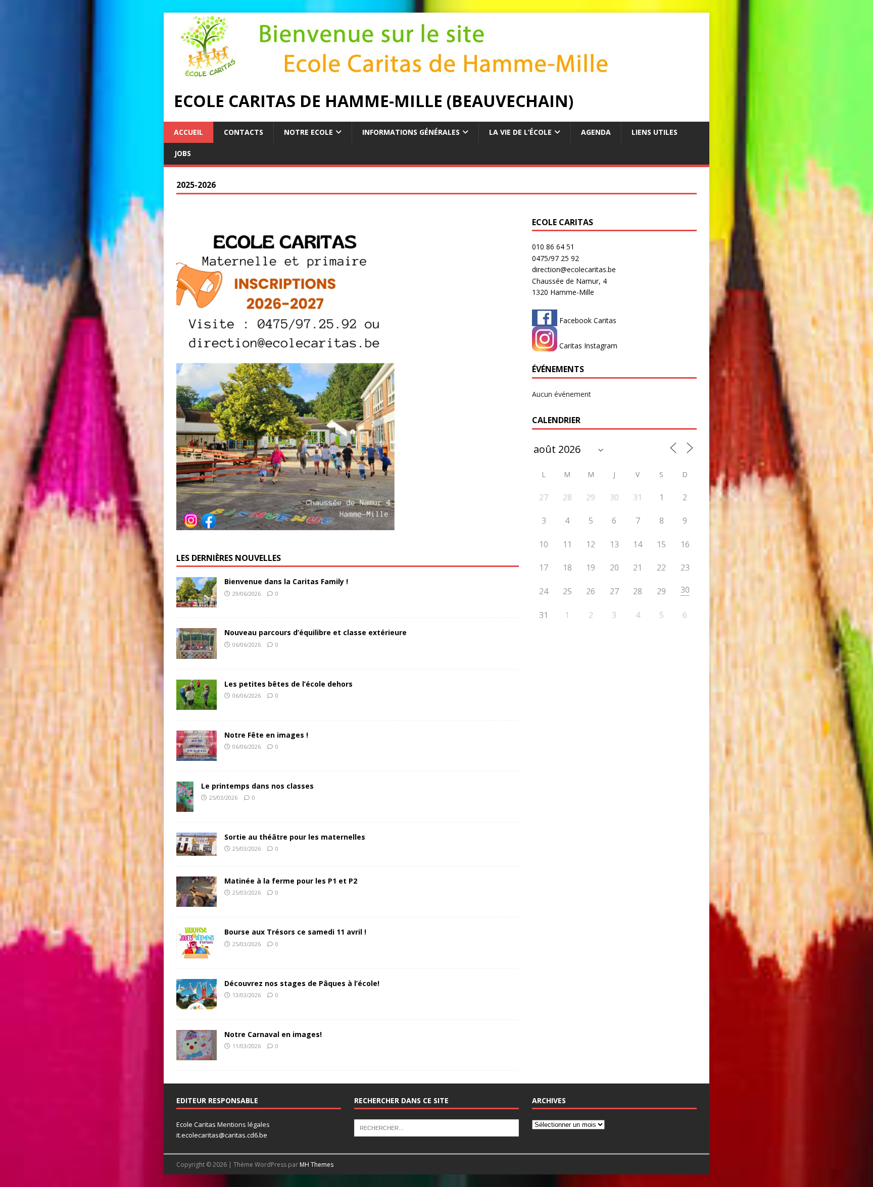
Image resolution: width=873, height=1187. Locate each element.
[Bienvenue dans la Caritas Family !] (196, 601)
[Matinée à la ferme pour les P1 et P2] (196, 901)
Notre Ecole (308, 132)
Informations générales (411, 132)
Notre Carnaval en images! (273, 1034)
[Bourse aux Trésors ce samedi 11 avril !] (196, 952)
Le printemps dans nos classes (257, 786)
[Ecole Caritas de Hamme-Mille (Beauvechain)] (416, 74)
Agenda (596, 132)
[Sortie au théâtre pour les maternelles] (196, 850)
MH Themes (316, 1164)
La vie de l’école (520, 132)
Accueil (188, 132)
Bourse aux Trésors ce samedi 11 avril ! (295, 932)
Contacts (243, 132)
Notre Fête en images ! (266, 735)
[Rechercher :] (436, 1127)
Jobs (182, 153)
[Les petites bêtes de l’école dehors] (196, 703)
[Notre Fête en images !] (196, 754)
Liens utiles (654, 132)
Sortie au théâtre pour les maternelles (294, 837)
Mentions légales (243, 1124)
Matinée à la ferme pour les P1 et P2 (290, 881)
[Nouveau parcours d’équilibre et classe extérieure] (196, 652)
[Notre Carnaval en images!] (196, 1054)
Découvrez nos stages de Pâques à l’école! (301, 983)
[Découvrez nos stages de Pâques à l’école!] (196, 1003)
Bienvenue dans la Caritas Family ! (286, 581)
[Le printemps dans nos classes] (184, 806)
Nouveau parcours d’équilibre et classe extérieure (315, 632)
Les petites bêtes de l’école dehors (288, 684)
